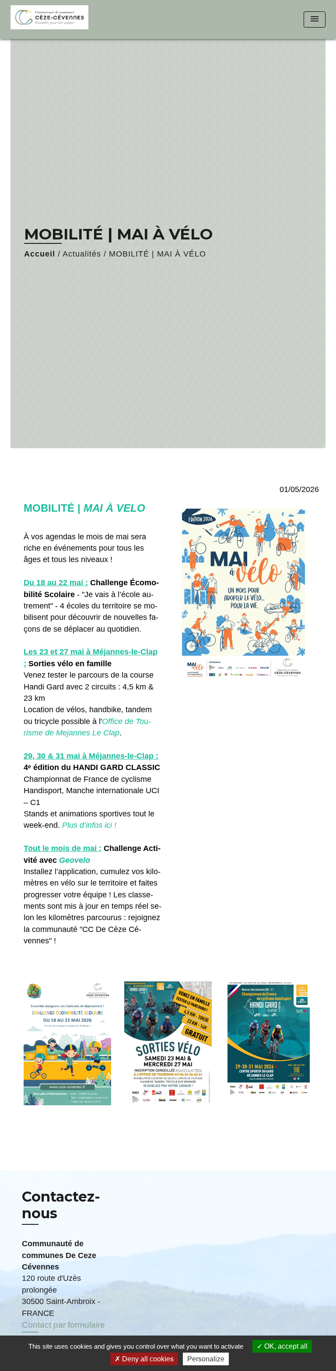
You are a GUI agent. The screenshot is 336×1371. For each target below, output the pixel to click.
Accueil (39, 254)
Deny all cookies (147, 1359)
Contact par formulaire (63, 1324)
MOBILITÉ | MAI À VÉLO (157, 254)
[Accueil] (49, 19)
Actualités (82, 254)
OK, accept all (285, 1346)
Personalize (205, 1359)
